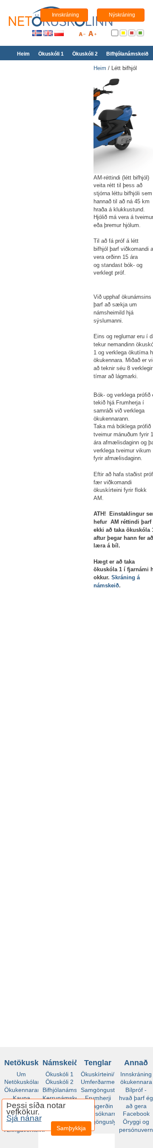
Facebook (136, 1113)
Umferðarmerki (101, 1081)
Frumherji (98, 1098)
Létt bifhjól (124, 68)
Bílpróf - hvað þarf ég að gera (136, 1097)
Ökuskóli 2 (85, 54)
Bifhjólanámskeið (127, 54)
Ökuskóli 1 (51, 54)
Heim (23, 54)
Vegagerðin (97, 1106)
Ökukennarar (22, 1089)
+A (92, 35)
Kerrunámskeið (62, 1098)
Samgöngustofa (102, 1089)
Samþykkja (71, 1121)
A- (82, 35)
